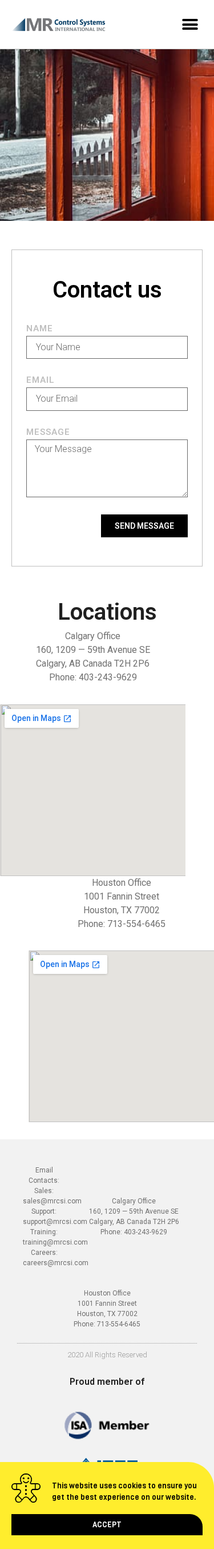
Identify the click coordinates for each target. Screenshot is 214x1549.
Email (40, 380)
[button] (107, 1524)
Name (39, 329)
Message (48, 432)
